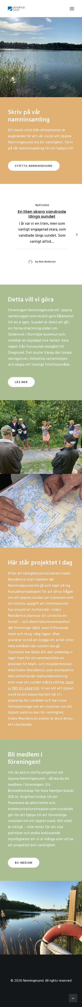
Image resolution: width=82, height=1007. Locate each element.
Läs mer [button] (21, 382)
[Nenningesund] (17, 8)
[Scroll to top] (73, 998)
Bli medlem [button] (23, 863)
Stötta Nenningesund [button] (33, 166)
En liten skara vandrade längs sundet (42, 214)
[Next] (77, 244)
